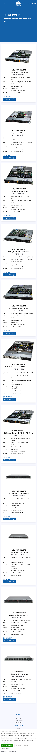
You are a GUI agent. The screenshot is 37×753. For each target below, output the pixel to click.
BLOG (18, 729)
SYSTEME (18, 718)
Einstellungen (5, 748)
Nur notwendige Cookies (22, 745)
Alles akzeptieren (8, 745)
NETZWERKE (18, 723)
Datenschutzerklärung (16, 742)
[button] (9, 99)
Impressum (13, 751)
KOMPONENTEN (18, 720)
